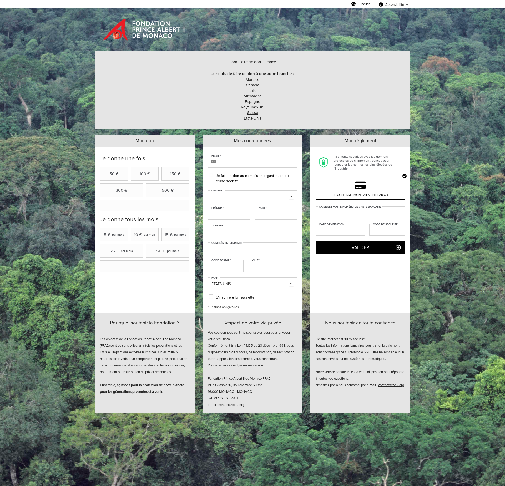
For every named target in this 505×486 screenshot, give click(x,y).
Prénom (217, 208)
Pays (215, 277)
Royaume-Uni (252, 107)
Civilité (217, 190)
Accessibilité (394, 4)
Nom (263, 208)
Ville (256, 260)
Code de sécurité (385, 224)
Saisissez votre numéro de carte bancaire (350, 207)
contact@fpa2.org (231, 404)
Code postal (221, 260)
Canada (252, 85)
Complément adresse (226, 243)
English (365, 4)
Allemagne (253, 96)
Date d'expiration (331, 224)
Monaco (253, 79)
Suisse (252, 112)
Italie (252, 90)
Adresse (218, 225)
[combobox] (252, 196)
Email (216, 156)
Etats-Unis (252, 118)
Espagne (252, 101)
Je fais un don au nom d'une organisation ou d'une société (252, 178)
